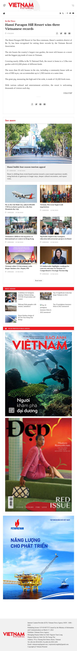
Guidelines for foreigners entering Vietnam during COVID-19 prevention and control (26, 296)
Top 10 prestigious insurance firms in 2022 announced (62, 305)
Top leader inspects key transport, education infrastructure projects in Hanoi (55, 238)
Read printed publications (19, 328)
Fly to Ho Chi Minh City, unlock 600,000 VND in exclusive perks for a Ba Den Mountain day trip (20, 207)
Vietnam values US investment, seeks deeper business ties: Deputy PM (18, 267)
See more (10, 120)
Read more (38, 280)
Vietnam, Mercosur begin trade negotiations (51, 206)
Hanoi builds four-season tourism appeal (26, 167)
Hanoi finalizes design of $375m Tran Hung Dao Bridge (26, 318)
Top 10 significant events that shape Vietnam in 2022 (62, 294)
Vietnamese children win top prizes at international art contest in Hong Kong (19, 238)
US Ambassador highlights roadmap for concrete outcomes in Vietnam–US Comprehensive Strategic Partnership (54, 268)
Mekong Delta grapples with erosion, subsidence (27, 305)
